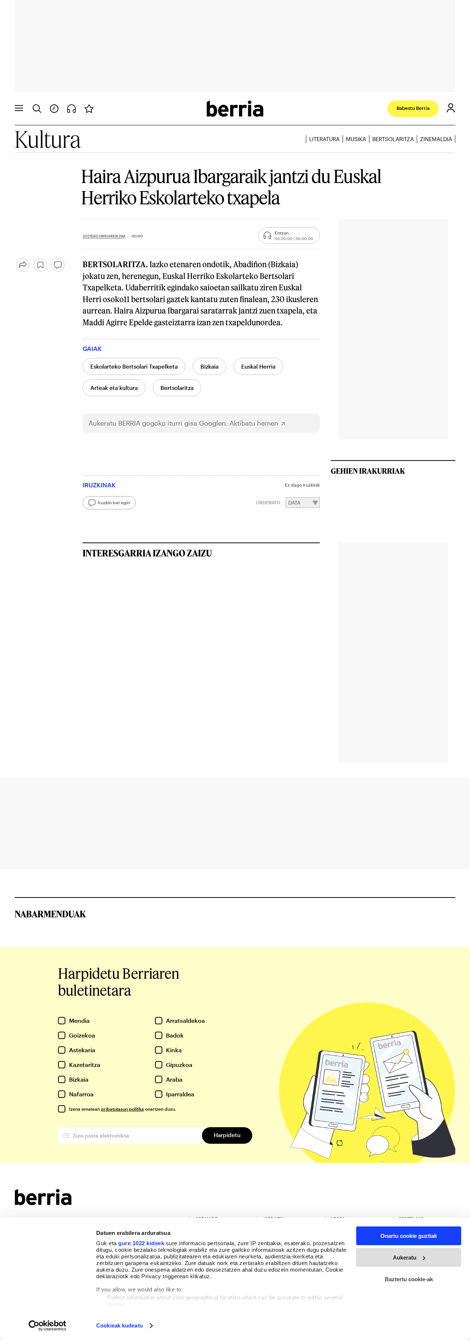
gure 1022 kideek (141, 1243)
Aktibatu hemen (253, 423)
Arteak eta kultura (114, 387)
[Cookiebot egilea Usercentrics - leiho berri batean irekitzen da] (47, 1325)
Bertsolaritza (393, 139)
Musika (356, 139)
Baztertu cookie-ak (409, 1279)
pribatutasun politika (122, 1108)
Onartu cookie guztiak (408, 1236)
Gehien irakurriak (368, 470)
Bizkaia (209, 366)
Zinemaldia (436, 139)
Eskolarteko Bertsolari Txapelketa (134, 366)
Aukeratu (404, 1257)
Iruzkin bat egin (114, 502)
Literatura (324, 139)
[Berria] (43, 1202)
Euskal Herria (258, 366)
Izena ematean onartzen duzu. (122, 1108)
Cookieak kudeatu (119, 1325)
